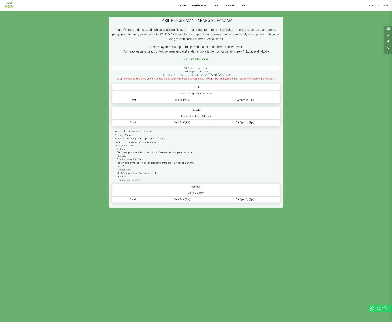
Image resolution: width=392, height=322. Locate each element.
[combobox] (196, 68)
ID (374, 6)
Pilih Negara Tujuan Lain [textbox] (195, 68)
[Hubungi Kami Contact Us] (372, 306)
